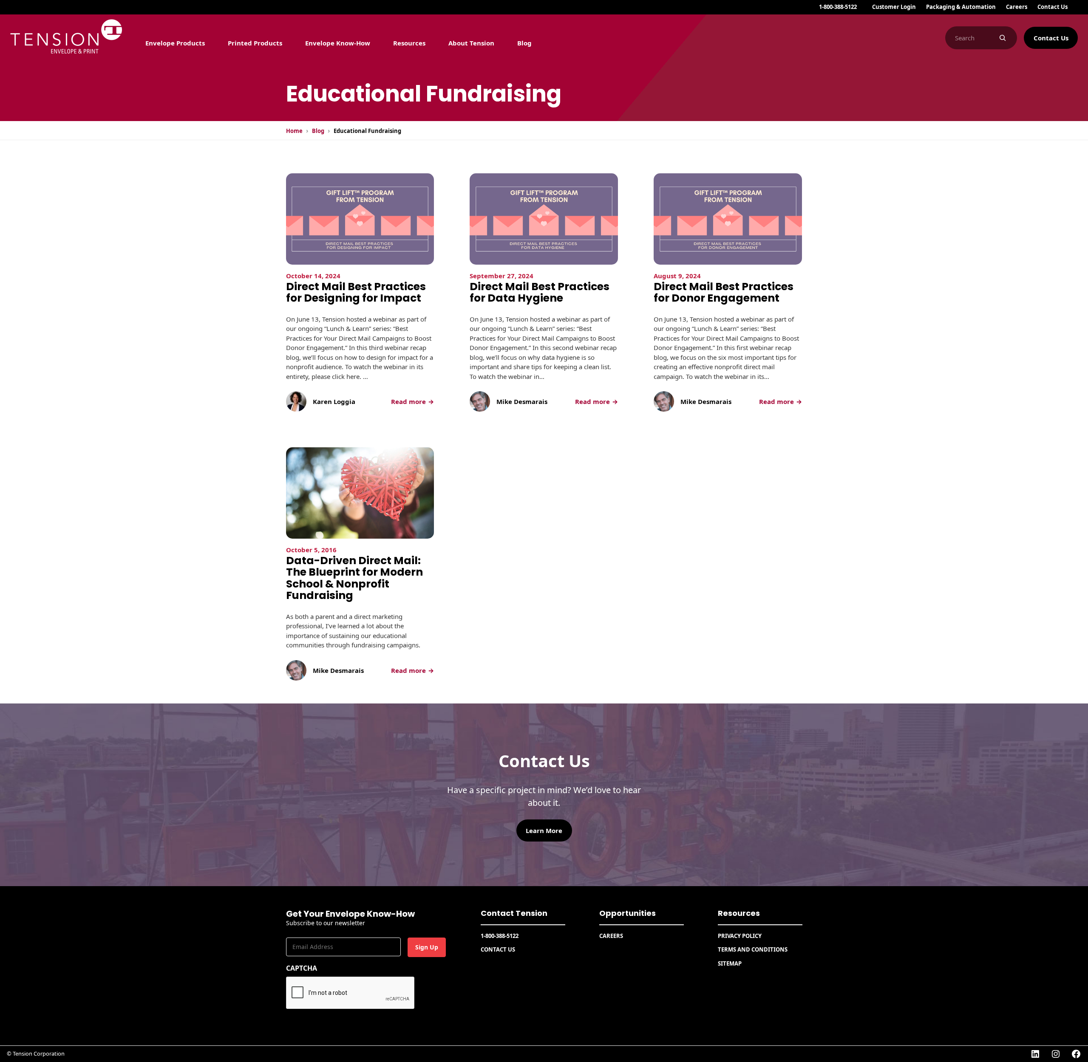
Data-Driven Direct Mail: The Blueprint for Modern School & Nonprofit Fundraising (354, 578)
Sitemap (730, 963)
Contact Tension (514, 913)
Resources (739, 913)
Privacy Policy (740, 936)
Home (294, 131)
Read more (412, 402)
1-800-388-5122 (838, 7)
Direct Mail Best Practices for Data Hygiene (539, 292)
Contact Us (1051, 38)
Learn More (544, 830)
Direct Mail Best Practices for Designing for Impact (356, 292)
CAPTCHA (301, 968)
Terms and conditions (753, 949)
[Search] (1002, 37)
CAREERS (611, 936)
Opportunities (627, 913)
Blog (318, 131)
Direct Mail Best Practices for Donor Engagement (723, 292)
